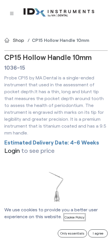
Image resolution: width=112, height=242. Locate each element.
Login (12, 150)
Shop (18, 40)
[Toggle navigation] (12, 13)
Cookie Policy (74, 217)
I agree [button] (98, 233)
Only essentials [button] (72, 233)
